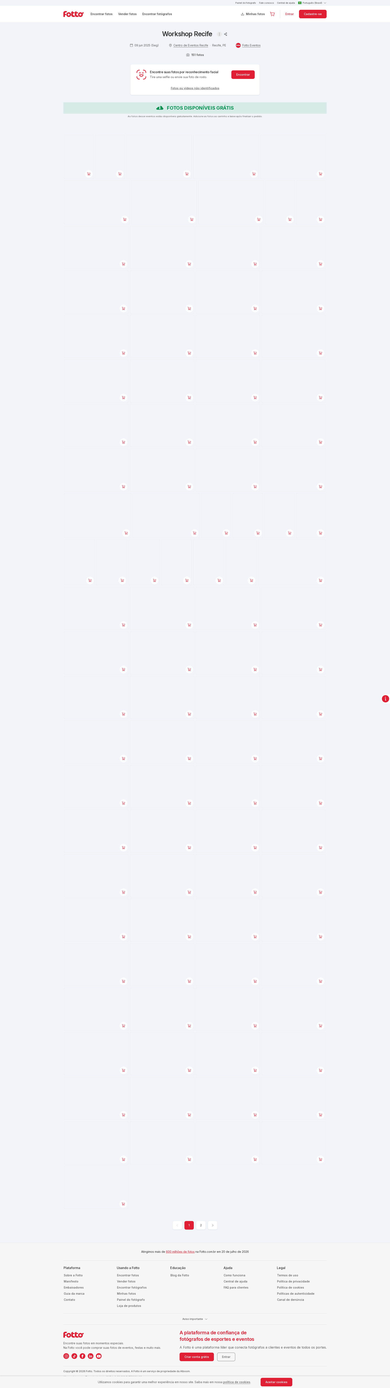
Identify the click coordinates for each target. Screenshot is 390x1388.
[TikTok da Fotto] (74, 1356)
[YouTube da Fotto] (99, 1356)
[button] (272, 14)
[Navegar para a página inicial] (76, 14)
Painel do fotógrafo (245, 2)
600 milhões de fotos (180, 1251)
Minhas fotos (255, 14)
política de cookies (236, 1382)
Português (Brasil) (312, 2)
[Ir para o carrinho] (272, 14)
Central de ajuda (286, 2)
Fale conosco (266, 2)
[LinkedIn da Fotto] (90, 1356)
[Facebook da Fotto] (82, 1356)
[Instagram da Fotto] (66, 1356)
